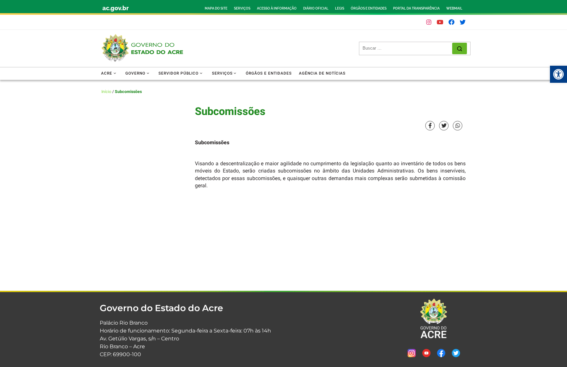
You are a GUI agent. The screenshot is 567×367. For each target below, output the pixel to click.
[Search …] (459, 48)
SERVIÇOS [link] (242, 8)
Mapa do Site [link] (216, 8)
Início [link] (106, 92)
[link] (558, 74)
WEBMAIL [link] (454, 8)
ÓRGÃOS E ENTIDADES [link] (369, 8)
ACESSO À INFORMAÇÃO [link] (277, 8)
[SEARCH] (407, 48)
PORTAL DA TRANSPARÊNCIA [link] (416, 8)
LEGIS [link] (339, 8)
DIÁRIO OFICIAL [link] (315, 8)
